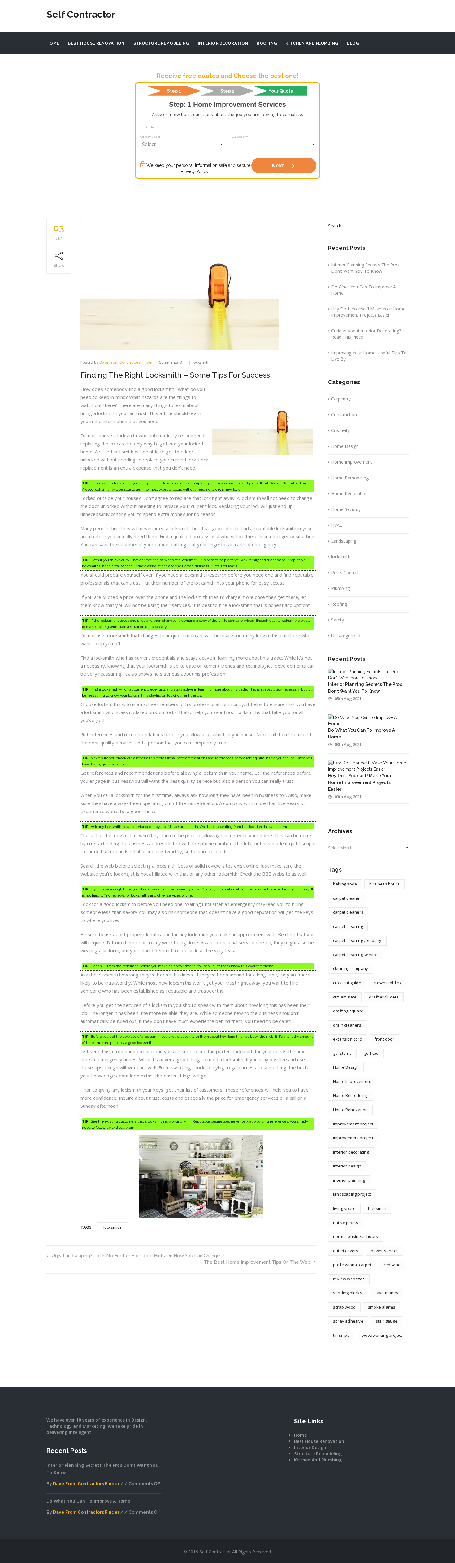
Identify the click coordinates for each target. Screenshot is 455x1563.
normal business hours (355, 1236)
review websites (349, 1279)
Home (52, 43)
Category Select (150, 136)
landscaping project (352, 1194)
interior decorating (351, 1152)
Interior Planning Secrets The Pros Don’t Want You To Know (365, 268)
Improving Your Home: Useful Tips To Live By (369, 356)
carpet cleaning (348, 926)
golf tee (371, 1053)
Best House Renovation (96, 43)
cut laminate (345, 997)
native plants (345, 1222)
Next (284, 166)
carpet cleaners (348, 912)
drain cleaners (347, 1025)
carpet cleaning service (355, 954)
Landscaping (343, 541)
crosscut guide (347, 982)
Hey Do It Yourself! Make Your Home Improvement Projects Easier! (368, 312)
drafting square (348, 1011)
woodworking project (382, 1335)
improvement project (353, 1124)
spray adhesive (348, 1321)
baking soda (345, 884)
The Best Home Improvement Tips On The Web (257, 1262)
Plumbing (340, 588)
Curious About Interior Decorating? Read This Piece (366, 334)
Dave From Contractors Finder (126, 362)
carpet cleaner (347, 898)
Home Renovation (349, 493)
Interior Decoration (223, 43)
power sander (384, 1250)
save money (386, 1293)
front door (384, 1039)
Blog (353, 43)
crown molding (388, 982)
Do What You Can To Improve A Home (363, 290)
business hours (384, 884)
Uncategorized (345, 636)
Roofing (267, 43)
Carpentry (341, 399)
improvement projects (354, 1138)
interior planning (349, 1180)
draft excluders (384, 997)
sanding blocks (347, 1293)
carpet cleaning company (357, 940)
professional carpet (352, 1264)
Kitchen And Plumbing (311, 43)
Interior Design (310, 1447)
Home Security (346, 509)
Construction (344, 415)
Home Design (345, 446)
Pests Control (344, 572)
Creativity (340, 430)
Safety (337, 620)
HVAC (336, 525)
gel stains (342, 1053)
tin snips (341, 1335)
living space (344, 1208)
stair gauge (386, 1321)
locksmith (201, 362)
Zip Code (147, 127)
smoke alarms (381, 1307)
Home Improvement (351, 462)
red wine (392, 1264)
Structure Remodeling (161, 43)
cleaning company (350, 968)
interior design (347, 1166)
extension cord (347, 1039)
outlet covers (345, 1250)
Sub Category (240, 136)
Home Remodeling (350, 478)
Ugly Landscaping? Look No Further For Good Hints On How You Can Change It (138, 1255)
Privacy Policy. (195, 171)
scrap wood (344, 1307)
